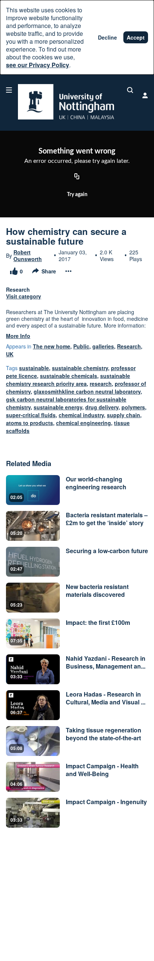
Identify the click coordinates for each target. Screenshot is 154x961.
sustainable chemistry (80, 368)
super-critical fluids (31, 415)
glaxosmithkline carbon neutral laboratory (87, 391)
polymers (133, 407)
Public (81, 346)
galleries (103, 346)
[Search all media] (130, 90)
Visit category (23, 296)
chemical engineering (83, 423)
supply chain (123, 415)
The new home (51, 346)
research (101, 383)
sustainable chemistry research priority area (68, 379)
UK (9, 354)
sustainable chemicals (68, 375)
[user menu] (145, 95)
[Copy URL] (77, 177)
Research (129, 346)
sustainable (34, 368)
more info (18, 335)
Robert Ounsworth (27, 255)
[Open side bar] (9, 90)
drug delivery (101, 407)
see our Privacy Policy (37, 65)
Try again (77, 194)
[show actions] (68, 271)
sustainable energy (58, 407)
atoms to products (29, 423)
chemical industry (81, 415)
